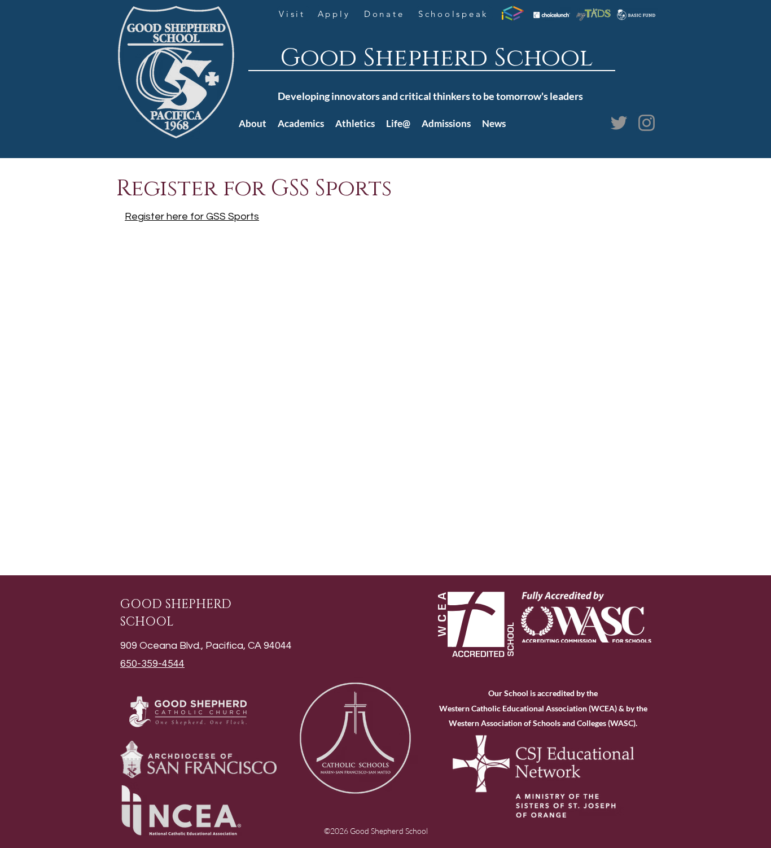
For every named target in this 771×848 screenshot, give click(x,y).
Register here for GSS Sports (192, 216)
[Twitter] (619, 123)
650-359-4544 (152, 663)
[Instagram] (647, 123)
